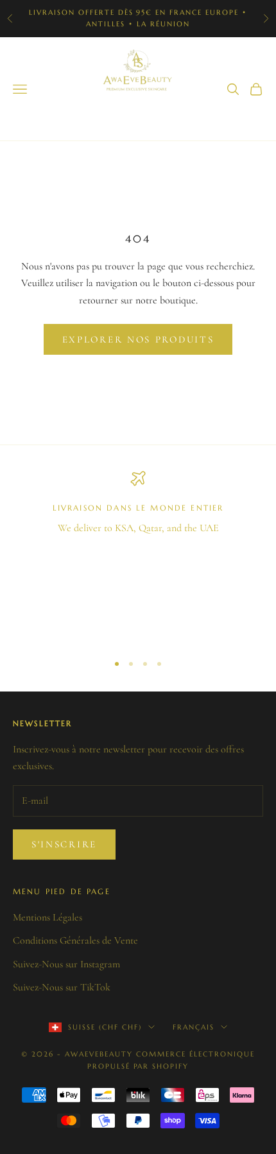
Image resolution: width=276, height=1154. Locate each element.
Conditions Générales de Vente (75, 940)
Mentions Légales (47, 917)
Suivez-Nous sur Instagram (66, 964)
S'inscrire (64, 844)
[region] (138, 556)
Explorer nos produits (138, 339)
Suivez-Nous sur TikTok (61, 987)
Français (193, 1026)
